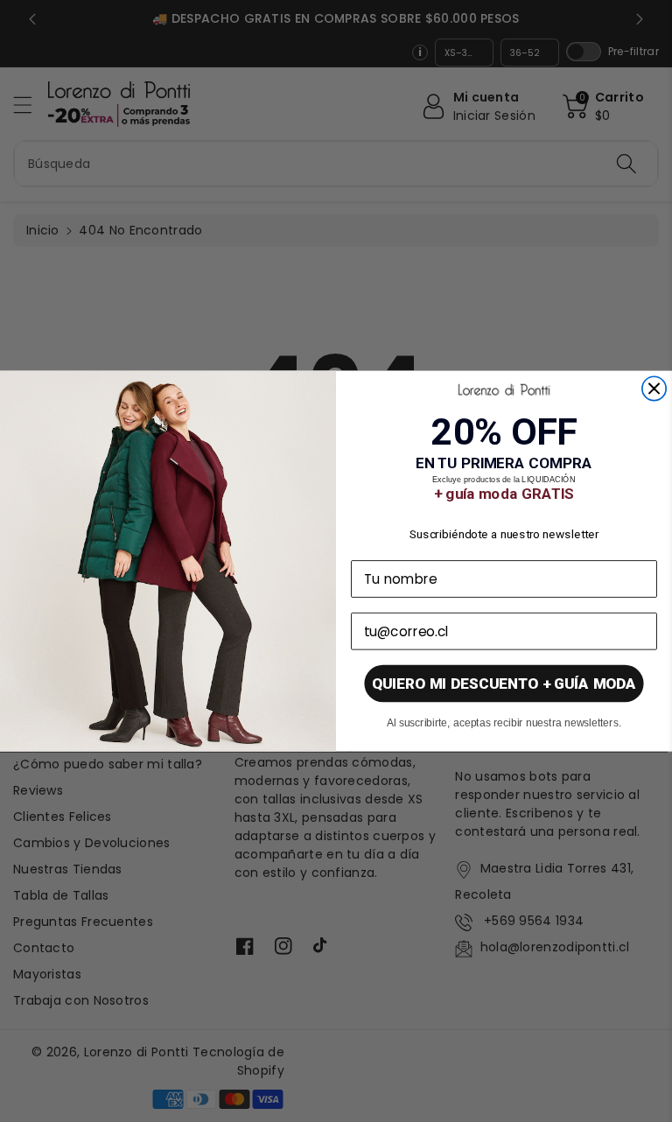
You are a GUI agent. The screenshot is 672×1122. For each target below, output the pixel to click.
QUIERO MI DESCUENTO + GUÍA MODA (504, 683)
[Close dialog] (654, 388)
